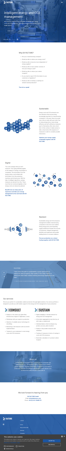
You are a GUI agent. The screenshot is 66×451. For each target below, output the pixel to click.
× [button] (64, 436)
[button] (62, 2)
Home (21, 424)
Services (22, 430)
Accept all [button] (52, 440)
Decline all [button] (51, 444)
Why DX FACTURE (24, 427)
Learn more (10, 31)
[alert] (33, 442)
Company (22, 433)
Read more (36, 441)
